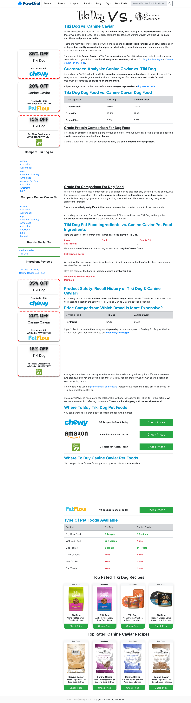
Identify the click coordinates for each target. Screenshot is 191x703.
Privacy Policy (85, 699)
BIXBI (22, 191)
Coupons (75, 3)
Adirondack (26, 167)
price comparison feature (103, 386)
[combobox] (149, 3)
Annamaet (25, 177)
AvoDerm (25, 187)
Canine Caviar (26, 250)
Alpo (22, 171)
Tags (108, 3)
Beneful (24, 236)
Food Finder (121, 3)
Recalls (88, 3)
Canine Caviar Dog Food (32, 272)
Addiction (25, 164)
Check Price (76, 626)
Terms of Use (71, 699)
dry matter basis (146, 86)
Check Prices (156, 422)
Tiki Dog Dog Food (29, 269)
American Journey (29, 174)
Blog (98, 3)
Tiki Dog (23, 253)
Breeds (61, 3)
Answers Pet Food (29, 181)
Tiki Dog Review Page (150, 59)
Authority (25, 184)
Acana (23, 161)
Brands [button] (48, 3)
